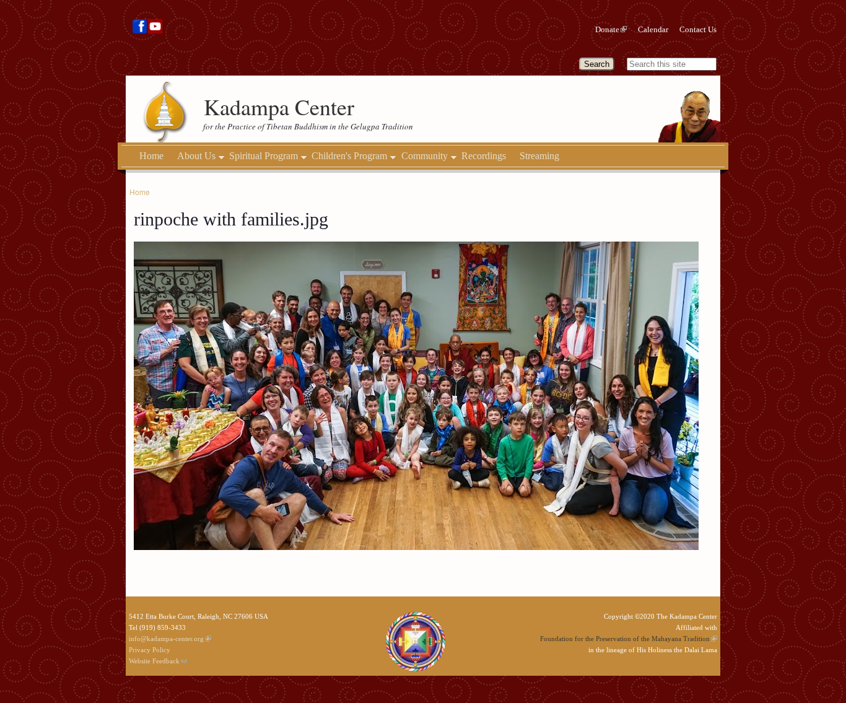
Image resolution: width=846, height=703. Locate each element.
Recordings (483, 156)
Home (151, 156)
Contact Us (698, 29)
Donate (607, 29)
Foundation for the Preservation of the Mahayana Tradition (625, 638)
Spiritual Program (263, 156)
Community (424, 156)
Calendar (653, 29)
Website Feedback (154, 661)
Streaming (539, 156)
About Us (196, 156)
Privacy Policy (149, 649)
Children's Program (349, 156)
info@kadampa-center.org (166, 638)
